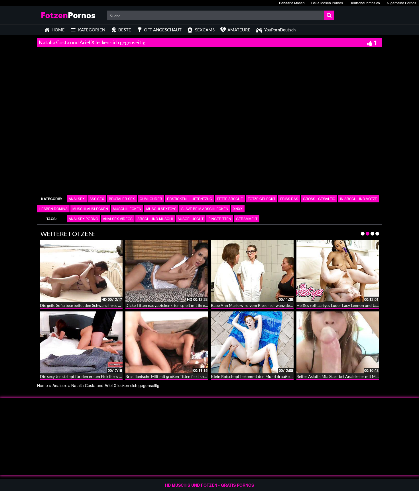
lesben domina (53, 208)
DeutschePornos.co (364, 2)
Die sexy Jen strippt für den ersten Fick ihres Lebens (85, 376)
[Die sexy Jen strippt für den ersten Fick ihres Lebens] (81, 342)
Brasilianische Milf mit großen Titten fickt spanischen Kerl (176, 376)
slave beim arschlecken (204, 208)
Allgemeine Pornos (401, 2)
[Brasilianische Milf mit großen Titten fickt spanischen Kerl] (166, 342)
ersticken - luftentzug (189, 198)
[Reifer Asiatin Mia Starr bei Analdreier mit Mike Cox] (337, 342)
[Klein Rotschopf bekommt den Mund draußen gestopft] (252, 342)
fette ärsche (230, 198)
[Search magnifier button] (329, 15)
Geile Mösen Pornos (327, 2)
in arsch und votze (358, 198)
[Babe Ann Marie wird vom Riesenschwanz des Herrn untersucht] (252, 271)
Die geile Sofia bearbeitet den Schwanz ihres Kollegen (87, 305)
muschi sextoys (161, 208)
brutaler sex (122, 198)
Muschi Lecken (127, 208)
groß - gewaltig (319, 198)
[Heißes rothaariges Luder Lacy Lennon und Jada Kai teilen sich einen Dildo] (337, 271)
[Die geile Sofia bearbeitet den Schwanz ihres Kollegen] (81, 271)
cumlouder (151, 198)
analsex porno (83, 218)
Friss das (289, 198)
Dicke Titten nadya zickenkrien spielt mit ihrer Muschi (173, 305)
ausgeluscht (191, 218)
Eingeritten (219, 218)
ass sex (97, 198)
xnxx (238, 208)
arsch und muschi (155, 218)
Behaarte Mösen (292, 2)
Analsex (77, 198)
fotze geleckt (261, 198)
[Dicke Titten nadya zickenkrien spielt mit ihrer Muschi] (166, 271)
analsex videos (118, 218)
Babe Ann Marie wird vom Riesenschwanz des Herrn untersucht (267, 305)
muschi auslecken (90, 208)
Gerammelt (246, 218)
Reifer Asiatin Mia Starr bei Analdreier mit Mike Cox (342, 376)
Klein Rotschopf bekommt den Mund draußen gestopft (259, 376)
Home (42, 385)
